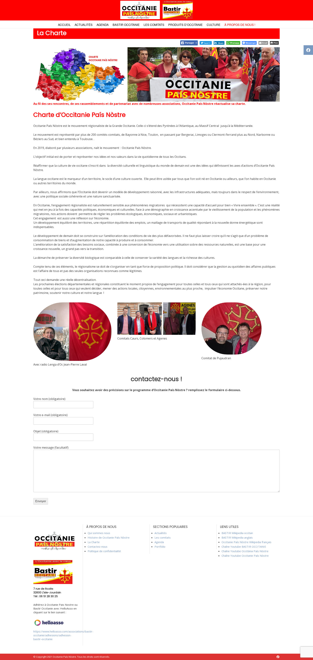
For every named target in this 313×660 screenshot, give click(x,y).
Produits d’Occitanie (185, 25)
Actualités (84, 25)
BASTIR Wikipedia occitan (237, 533)
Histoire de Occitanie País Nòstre (109, 537)
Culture (213, 25)
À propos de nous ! (239, 25)
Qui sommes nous (99, 533)
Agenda (103, 25)
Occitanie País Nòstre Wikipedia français (246, 542)
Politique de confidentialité (104, 551)
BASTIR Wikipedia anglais (237, 537)
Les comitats (154, 25)
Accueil (64, 25)
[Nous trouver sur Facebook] (278, 657)
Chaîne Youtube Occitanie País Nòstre (245, 555)
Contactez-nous (97, 546)
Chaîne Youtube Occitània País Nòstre (245, 551)
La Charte (94, 542)
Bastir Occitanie (126, 25)
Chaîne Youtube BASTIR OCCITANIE (244, 546)
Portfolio (160, 546)
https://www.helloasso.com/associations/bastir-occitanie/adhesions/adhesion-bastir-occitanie (63, 635)
